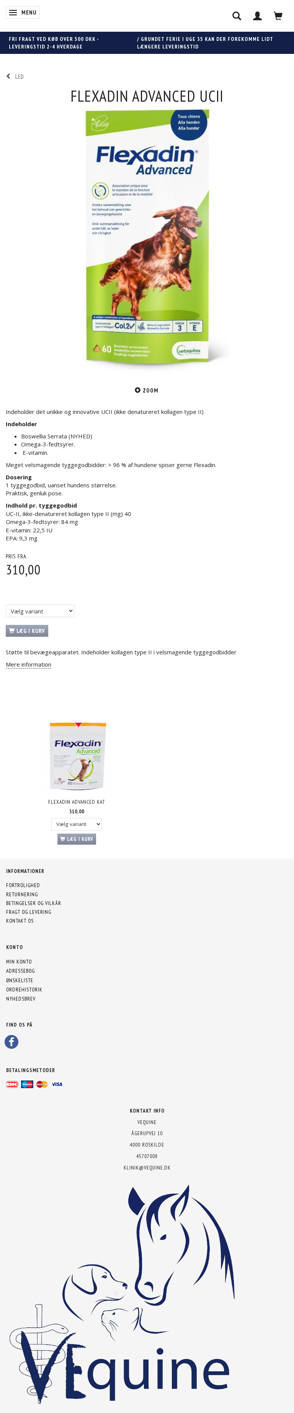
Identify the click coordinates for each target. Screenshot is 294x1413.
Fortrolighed (23, 885)
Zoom (150, 390)
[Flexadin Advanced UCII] (147, 241)
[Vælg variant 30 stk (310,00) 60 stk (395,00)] (76, 824)
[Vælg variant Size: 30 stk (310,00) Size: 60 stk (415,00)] (40, 611)
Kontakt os (20, 920)
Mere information (28, 664)
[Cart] (278, 16)
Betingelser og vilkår (33, 903)
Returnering (22, 894)
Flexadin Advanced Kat (76, 801)
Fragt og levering (28, 911)
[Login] (258, 16)
